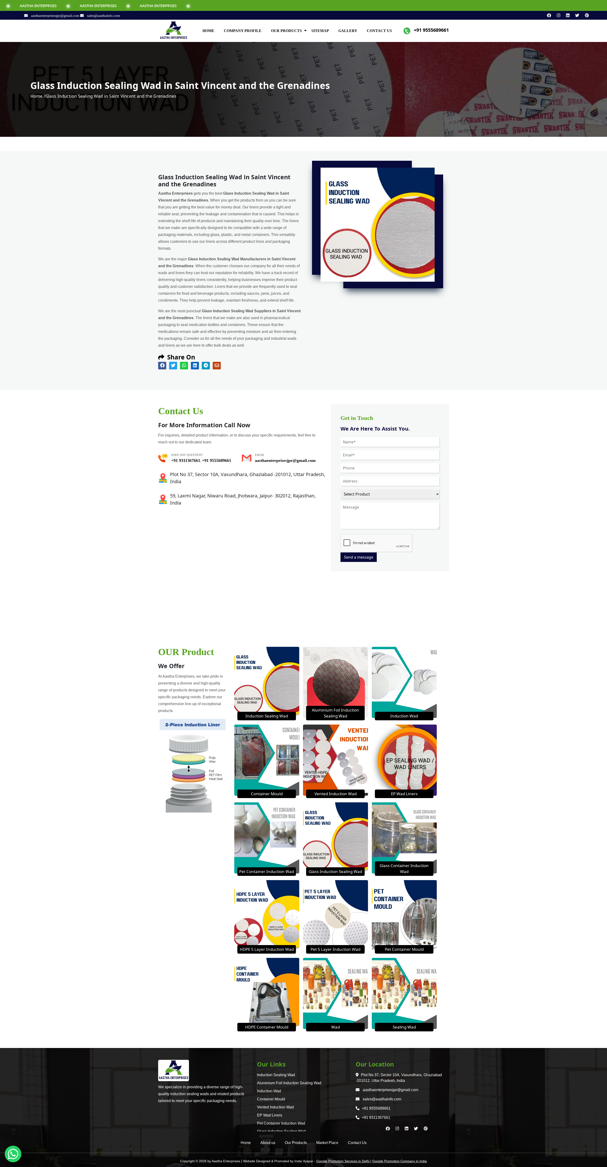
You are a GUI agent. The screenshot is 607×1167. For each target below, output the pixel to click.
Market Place (327, 1143)
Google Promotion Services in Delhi (343, 1161)
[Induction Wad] (404, 682)
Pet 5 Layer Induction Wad (335, 949)
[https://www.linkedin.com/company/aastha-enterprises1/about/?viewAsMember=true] (565, 15)
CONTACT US (379, 31)
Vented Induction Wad (335, 793)
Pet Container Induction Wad (266, 871)
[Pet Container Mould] (404, 915)
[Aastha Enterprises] (173, 30)
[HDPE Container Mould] (266, 993)
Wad (335, 1027)
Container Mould (267, 793)
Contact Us (357, 1143)
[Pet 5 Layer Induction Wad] (335, 915)
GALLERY (347, 31)
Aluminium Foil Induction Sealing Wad (289, 1083)
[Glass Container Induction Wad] (404, 837)
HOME (208, 31)
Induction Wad (404, 716)
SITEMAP (320, 31)
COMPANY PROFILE (243, 31)
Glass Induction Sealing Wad (335, 871)
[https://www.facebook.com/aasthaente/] (547, 15)
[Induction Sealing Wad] (266, 682)
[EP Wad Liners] (404, 759)
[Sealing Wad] (404, 993)
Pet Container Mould (404, 949)
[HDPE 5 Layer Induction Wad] (266, 915)
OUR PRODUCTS (286, 31)
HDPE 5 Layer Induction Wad (267, 949)
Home (246, 1143)
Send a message (358, 557)
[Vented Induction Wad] (335, 759)
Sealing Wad (404, 1027)
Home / (37, 96)
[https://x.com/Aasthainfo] (575, 15)
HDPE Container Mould (266, 1027)
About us (267, 1143)
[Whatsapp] (13, 1154)
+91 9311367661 (185, 460)
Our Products (296, 1143)
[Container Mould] (266, 759)
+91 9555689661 (431, 30)
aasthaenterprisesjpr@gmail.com (55, 16)
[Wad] (335, 993)
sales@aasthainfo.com (103, 16)
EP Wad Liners (404, 793)
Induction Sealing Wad (266, 716)
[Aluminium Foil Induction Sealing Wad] (335, 682)
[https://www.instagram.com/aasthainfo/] (556, 15)
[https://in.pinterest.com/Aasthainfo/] (584, 15)
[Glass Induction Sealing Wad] (335, 837)
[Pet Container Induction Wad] (266, 837)
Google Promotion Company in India (399, 1161)
